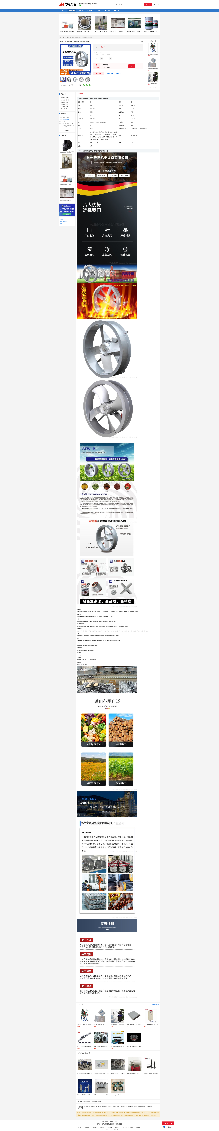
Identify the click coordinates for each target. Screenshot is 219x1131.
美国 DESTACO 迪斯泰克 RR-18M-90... (103, 1073)
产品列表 (64, 37)
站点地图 (102, 1127)
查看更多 (67, 130)
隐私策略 (110, 1127)
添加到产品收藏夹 (64, 221)
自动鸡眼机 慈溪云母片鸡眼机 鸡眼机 (156, 54)
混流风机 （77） (65, 104)
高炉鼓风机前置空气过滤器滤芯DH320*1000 (87, 31)
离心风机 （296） (65, 100)
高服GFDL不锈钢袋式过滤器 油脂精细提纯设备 (88, 1095)
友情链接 (138, 1127)
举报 (72, 85)
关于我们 (80, 1127)
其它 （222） (64, 109)
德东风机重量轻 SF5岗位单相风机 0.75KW (136, 31)
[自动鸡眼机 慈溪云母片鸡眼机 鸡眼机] (153, 48)
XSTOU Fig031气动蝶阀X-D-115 (118, 1095)
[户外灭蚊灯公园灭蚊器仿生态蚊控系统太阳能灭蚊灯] (153, 77)
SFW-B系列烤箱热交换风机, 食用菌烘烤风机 (112, 1123)
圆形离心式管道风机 (106, 1106)
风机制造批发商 (113, 1121)
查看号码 (131, 66)
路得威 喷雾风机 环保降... (65, 184)
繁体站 (131, 1127)
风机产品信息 (105, 1121)
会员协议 (117, 1127)
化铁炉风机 (80, 1108)
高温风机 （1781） (65, 102)
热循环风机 (87, 1106)
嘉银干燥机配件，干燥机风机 (100, 31)
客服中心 (95, 1127)
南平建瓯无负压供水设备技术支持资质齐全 (87, 1073)
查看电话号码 (66, 119)
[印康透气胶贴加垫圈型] (153, 62)
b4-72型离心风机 (96, 1106)
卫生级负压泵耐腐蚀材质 (133, 1073)
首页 (60, 37)
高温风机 (69, 37)
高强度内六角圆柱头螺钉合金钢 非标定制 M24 (154, 1073)
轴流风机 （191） (65, 98)
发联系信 (98, 73)
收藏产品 (64, 85)
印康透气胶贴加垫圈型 (153, 69)
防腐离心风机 (141, 1106)
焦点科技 (112, 1129)
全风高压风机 (123, 1106)
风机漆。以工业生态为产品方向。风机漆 (153, 31)
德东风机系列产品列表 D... (66, 152)
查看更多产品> (155, 1004)
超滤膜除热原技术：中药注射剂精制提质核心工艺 (122, 1073)
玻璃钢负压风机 (132, 1106)
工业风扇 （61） (65, 106)
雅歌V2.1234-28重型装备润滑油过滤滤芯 (103, 1095)
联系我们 (87, 1127)
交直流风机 (80, 1106)
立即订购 (118, 73)
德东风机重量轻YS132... (65, 168)
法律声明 (124, 1127)
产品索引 (62, 219)
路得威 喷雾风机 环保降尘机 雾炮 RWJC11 (69, 31)
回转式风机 (149, 1106)
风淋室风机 (116, 1106)
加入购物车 (110, 73)
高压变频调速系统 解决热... (66, 201)
